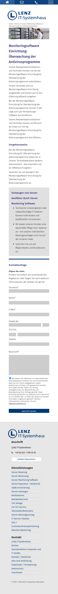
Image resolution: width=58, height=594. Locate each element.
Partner (15, 545)
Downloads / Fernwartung (23, 564)
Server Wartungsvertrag (22, 515)
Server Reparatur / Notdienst (25, 484)
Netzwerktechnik (19, 499)
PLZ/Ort (12, 329)
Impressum (16, 572)
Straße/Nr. (14, 321)
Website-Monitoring (21, 530)
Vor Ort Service (18, 507)
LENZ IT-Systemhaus (21, 541)
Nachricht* (14, 352)
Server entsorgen (19, 491)
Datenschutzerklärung (17, 403)
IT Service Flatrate (20, 518)
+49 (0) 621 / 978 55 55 (24, 452)
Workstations (17, 495)
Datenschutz (17, 568)
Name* (12, 298)
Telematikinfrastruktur (22, 511)
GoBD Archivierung (20, 487)
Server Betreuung (19, 476)
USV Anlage (17, 503)
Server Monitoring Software (24, 480)
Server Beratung (19, 472)
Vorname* (13, 287)
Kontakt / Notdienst (21, 557)
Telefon (12, 339)
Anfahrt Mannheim (26, 459)
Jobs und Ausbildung (21, 561)
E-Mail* (12, 309)
